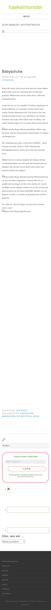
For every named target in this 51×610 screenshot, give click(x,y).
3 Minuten (5, 589)
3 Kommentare (8, 79)
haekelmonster (25, 6)
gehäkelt (5, 575)
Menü (26, 16)
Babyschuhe (12, 71)
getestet (4, 584)
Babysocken (8, 416)
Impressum (6, 566)
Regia (36, 416)
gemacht (5, 579)
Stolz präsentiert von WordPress (17, 601)
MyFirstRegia (24, 416)
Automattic (25, 604)
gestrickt (22, 410)
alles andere (6, 593)
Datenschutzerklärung (25, 476)
